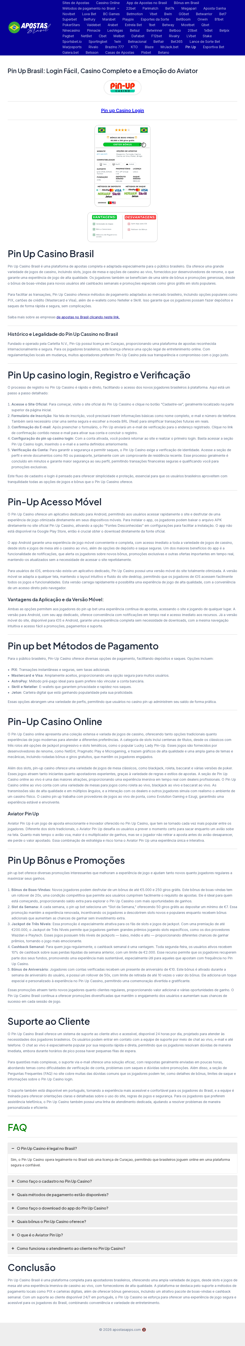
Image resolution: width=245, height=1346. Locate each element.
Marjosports (72, 47)
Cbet (102, 36)
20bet (192, 30)
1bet (152, 25)
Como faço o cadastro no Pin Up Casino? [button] (54, 1181)
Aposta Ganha (214, 8)
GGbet (184, 14)
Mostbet (187, 25)
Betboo (175, 30)
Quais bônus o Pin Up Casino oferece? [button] (51, 1221)
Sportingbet (98, 42)
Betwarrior (204, 14)
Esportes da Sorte (155, 19)
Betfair (158, 42)
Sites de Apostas (75, 3)
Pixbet (146, 52)
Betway (168, 25)
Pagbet (68, 36)
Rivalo (93, 47)
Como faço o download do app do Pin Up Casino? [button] (62, 1208)
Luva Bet (89, 14)
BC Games (111, 14)
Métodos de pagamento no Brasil (88, 8)
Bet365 (177, 42)
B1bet (219, 19)
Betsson (92, 52)
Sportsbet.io (72, 42)
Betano (163, 52)
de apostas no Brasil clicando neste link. (88, 317)
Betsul (135, 30)
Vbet (153, 14)
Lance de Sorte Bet (204, 42)
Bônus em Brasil (186, 3)
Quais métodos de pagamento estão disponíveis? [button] (63, 1194)
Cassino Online (108, 3)
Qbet (205, 25)
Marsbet (108, 19)
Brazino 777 (114, 47)
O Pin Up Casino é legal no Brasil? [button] (47, 1148)
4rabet (113, 25)
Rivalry (174, 36)
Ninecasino (71, 30)
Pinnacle (93, 30)
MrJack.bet (169, 47)
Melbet (118, 36)
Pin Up (190, 47)
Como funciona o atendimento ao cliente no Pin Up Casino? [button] (71, 1248)
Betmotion (135, 14)
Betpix (224, 30)
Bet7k (169, 8)
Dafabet (137, 36)
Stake (207, 36)
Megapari (188, 8)
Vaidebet (94, 25)
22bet (131, 8)
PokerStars (71, 25)
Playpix (128, 19)
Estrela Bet (133, 25)
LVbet (191, 36)
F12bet (156, 36)
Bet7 (222, 14)
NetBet (86, 36)
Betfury (89, 19)
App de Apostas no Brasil (147, 3)
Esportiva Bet (213, 47)
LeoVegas (115, 30)
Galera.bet (70, 52)
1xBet (208, 30)
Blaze (149, 47)
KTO (134, 47)
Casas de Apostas (119, 52)
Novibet (68, 14)
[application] (117, 8)
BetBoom (183, 19)
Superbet (69, 19)
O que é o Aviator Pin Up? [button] (40, 1234)
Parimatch (150, 8)
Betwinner (154, 30)
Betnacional (137, 42)
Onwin (203, 19)
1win (117, 42)
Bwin (168, 14)
